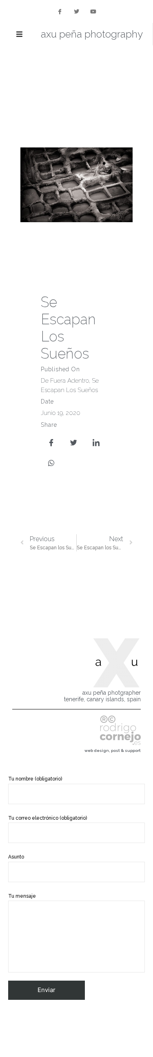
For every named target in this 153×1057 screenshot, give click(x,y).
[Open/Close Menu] (19, 34)
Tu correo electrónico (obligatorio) (47, 818)
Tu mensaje (22, 896)
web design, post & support (112, 750)
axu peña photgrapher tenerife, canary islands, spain (102, 696)
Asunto (16, 857)
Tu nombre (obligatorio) (35, 779)
